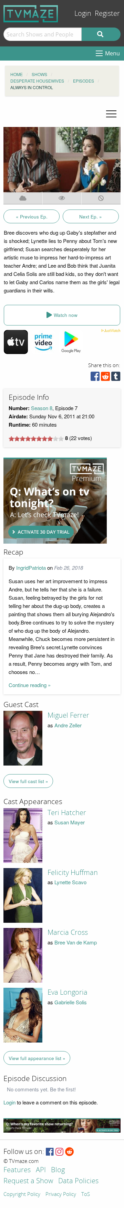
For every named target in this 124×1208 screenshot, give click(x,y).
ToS (85, 1194)
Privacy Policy (60, 1194)
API (41, 1170)
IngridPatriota (31, 567)
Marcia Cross (68, 932)
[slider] (36, 438)
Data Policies (78, 1181)
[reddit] (105, 378)
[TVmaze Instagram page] (59, 1152)
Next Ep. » (90, 216)
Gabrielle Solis (70, 1002)
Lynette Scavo (70, 882)
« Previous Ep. (32, 216)
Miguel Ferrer (68, 715)
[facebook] (95, 378)
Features (17, 1170)
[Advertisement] (55, 501)
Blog (58, 1170)
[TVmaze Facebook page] (50, 1152)
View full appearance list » (37, 1058)
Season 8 (41, 407)
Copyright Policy (21, 1194)
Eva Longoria (67, 992)
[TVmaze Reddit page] (69, 1152)
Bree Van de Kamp (75, 942)
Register (107, 14)
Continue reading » (30, 684)
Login (82, 14)
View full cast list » (28, 781)
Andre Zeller (68, 725)
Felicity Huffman (73, 872)
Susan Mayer (69, 822)
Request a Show (28, 1181)
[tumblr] (115, 378)
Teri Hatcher (67, 813)
